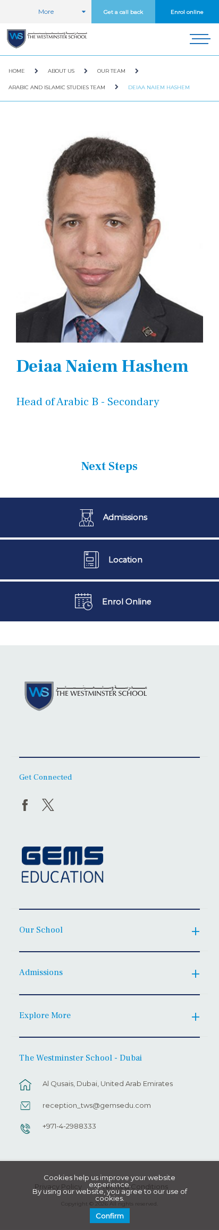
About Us (61, 71)
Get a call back (123, 11)
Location (125, 560)
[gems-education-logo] (62, 865)
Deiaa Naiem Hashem (159, 87)
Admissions (125, 517)
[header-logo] (47, 39)
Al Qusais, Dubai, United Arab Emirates (108, 1083)
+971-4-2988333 (69, 1126)
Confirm (110, 1215)
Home (17, 71)
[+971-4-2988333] (25, 1134)
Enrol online (187, 11)
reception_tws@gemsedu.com (97, 1105)
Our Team (111, 71)
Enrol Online (126, 602)
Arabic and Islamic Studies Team (57, 87)
